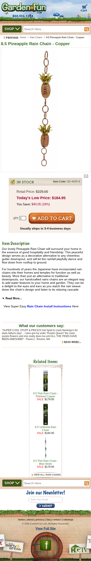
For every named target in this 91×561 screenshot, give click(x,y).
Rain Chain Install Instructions (49, 306)
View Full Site (46, 528)
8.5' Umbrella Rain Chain (45, 429)
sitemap (68, 519)
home (21, 519)
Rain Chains (36, 37)
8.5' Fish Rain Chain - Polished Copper (45, 395)
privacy (40, 519)
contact (56, 519)
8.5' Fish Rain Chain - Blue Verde (45, 462)
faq (48, 519)
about (30, 519)
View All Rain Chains (47, 474)
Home (23, 37)
